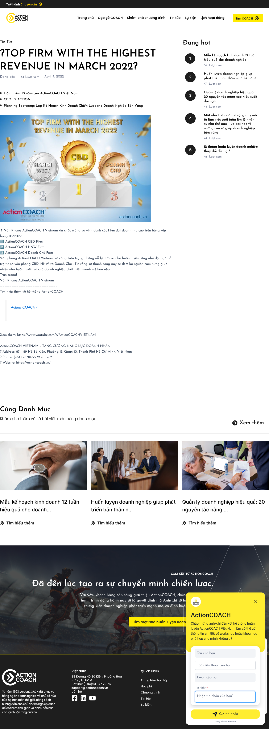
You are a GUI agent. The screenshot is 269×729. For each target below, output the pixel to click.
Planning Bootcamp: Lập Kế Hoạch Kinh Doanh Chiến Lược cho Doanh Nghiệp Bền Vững (73, 106)
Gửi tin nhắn (228, 714)
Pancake (232, 721)
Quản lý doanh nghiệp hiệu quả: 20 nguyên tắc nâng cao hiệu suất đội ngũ (230, 97)
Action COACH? (24, 307)
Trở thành (21, 4)
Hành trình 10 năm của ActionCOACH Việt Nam (41, 93)
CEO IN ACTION (17, 99)
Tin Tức (6, 42)
